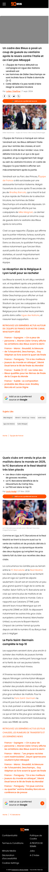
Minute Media (9, 850)
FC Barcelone (18, 570)
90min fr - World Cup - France (25, 418)
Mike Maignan (26, 212)
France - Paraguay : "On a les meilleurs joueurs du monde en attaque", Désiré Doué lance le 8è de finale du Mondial (24, 362)
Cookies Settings (10, 862)
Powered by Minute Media (19, 870)
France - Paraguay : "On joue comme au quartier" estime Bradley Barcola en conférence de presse (24, 789)
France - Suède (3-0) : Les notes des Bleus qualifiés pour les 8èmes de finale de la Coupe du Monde (25, 373)
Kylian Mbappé (22, 424)
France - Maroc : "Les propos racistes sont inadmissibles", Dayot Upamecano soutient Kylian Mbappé (25, 756)
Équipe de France (16, 435)
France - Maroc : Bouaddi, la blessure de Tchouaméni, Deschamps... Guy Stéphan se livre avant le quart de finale (25, 351)
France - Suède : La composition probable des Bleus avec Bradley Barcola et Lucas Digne (21, 384)
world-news (41, 418)
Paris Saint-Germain (24, 698)
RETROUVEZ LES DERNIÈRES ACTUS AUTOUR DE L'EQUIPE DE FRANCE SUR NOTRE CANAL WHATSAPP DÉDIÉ (24, 328)
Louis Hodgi (11, 491)
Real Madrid (36, 570)
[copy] (18, 96)
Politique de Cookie (36, 837)
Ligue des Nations (30, 315)
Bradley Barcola (18, 192)
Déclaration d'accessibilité (9, 857)
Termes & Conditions (12, 843)
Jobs (32, 850)
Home (5, 435)
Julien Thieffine (13, 91)
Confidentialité (9, 835)
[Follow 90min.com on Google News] (42, 398)
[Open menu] (4, 4)
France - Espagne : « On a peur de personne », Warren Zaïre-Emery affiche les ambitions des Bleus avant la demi (25, 340)
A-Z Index (34, 855)
